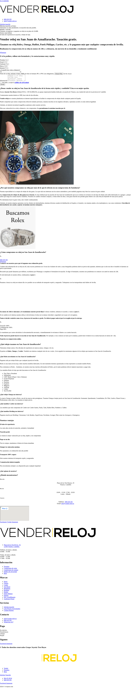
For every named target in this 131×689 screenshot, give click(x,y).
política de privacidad (22, 82)
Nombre (2, 60)
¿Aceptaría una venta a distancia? (10, 70)
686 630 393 (69, 502)
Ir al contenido (4, 1)
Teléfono (3, 64)
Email (2, 62)
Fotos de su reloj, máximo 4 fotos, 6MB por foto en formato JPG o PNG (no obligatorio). (27, 73)
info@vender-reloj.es (67, 503)
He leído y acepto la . (15, 82)
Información (4, 80)
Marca (2, 66)
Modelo (2, 68)
